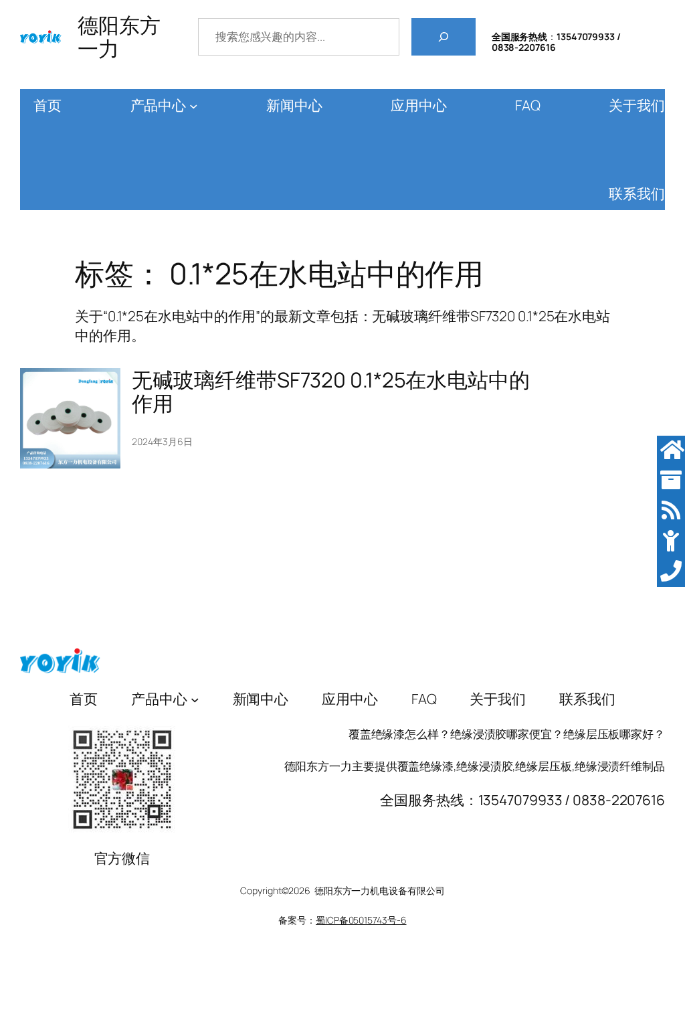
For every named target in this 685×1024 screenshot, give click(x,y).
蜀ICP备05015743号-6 (361, 920)
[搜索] (443, 37)
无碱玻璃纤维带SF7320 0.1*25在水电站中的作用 (330, 391)
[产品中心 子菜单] (193, 106)
